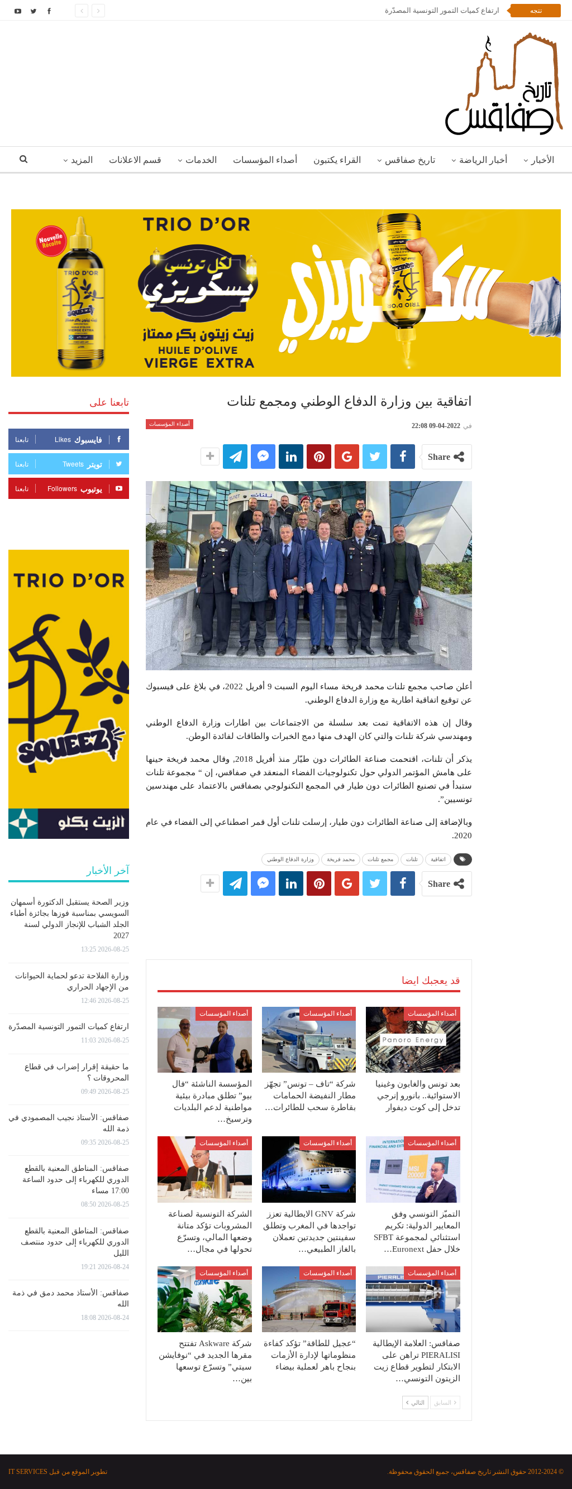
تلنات (412, 859)
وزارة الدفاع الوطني (290, 859)
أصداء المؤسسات (265, 160)
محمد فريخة (341, 859)
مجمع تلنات (380, 859)
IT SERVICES (27, 1472)
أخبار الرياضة (483, 160)
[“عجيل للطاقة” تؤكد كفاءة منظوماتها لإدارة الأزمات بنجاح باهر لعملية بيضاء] (309, 1299)
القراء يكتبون (337, 160)
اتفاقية (438, 859)
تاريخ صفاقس (410, 160)
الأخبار (542, 160)
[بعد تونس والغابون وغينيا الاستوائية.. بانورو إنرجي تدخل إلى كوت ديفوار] (413, 1040)
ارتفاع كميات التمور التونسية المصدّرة (442, 10)
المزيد (82, 160)
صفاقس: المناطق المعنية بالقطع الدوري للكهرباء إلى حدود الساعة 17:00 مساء (75, 1179)
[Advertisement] (309, 916)
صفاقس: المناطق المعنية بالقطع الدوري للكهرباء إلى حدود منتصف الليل (75, 1242)
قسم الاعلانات (135, 160)
